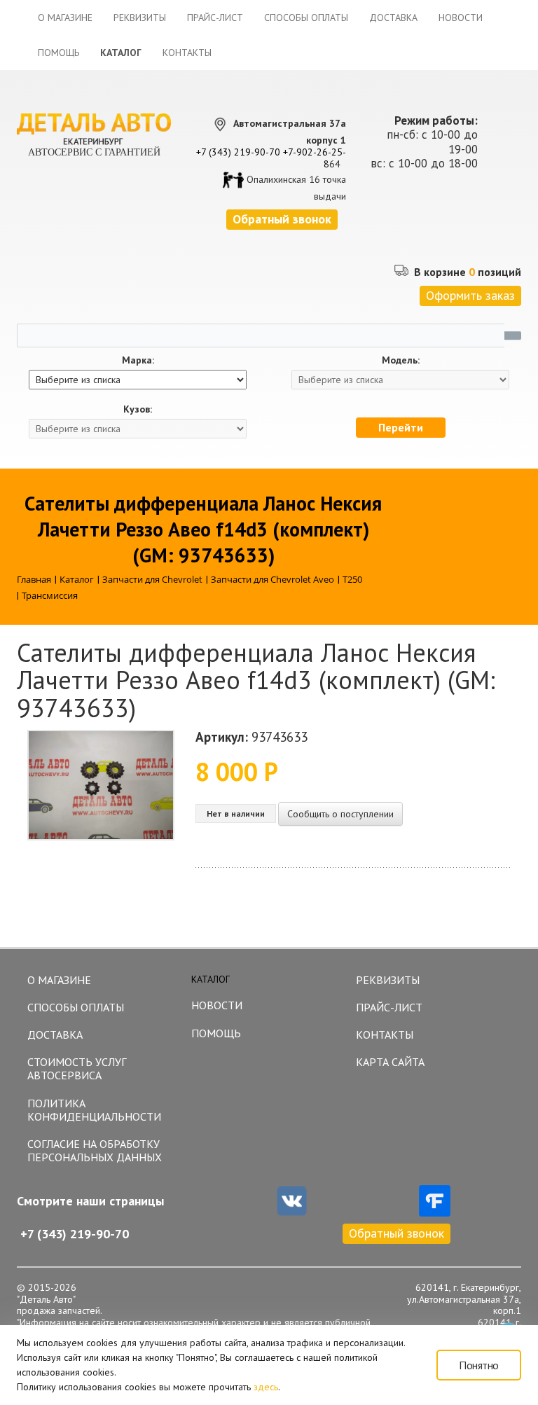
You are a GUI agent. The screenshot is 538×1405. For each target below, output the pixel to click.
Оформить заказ (470, 295)
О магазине (65, 17)
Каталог (121, 52)
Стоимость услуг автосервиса (76, 1068)
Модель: (401, 360)
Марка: (138, 360)
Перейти (400, 427)
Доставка (393, 17)
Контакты (187, 52)
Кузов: (137, 409)
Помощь (58, 52)
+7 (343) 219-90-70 (238, 152)
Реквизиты (139, 17)
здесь (266, 1386)
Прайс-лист (215, 17)
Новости (461, 17)
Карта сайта (390, 1062)
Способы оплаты (306, 17)
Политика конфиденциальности (94, 1109)
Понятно (479, 1365)
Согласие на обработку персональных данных (94, 1150)
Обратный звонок (396, 1233)
